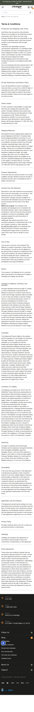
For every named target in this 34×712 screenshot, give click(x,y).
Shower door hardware (8, 648)
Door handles (5, 641)
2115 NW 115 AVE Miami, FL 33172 (17, 623)
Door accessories (7, 651)
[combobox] (17, 12)
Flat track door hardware (9, 655)
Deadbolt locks (6, 658)
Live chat (8, 599)
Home (3, 16)
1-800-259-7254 (11, 607)
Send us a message (12, 615)
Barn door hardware (7, 644)
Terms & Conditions (12, 16)
